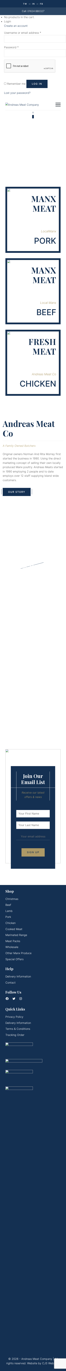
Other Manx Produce (18, 953)
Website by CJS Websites (43, 1363)
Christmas (11, 899)
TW (25, 4)
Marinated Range (16, 935)
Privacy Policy (14, 1016)
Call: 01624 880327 (33, 11)
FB (41, 4)
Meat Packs (12, 941)
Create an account (16, 25)
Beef (8, 904)
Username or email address (22, 32)
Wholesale (11, 947)
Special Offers (14, 959)
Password (11, 47)
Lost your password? (17, 92)
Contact (10, 982)
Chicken (10, 923)
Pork (8, 917)
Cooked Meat (13, 929)
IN (33, 4)
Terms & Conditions (17, 1028)
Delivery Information (18, 976)
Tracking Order (14, 1035)
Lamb (9, 911)
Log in (37, 83)
